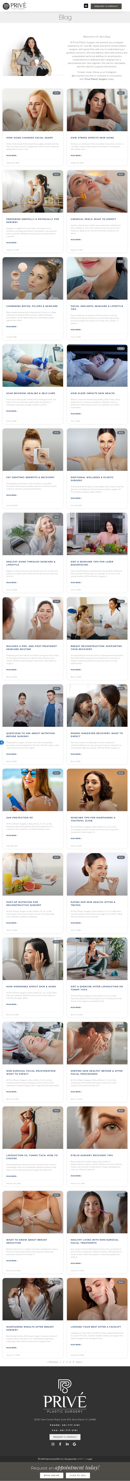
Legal (89, 1459)
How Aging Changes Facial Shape (29, 138)
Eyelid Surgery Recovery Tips (92, 1155)
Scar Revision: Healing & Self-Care (30, 393)
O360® (80, 1459)
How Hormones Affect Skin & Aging (31, 986)
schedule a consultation (109, 75)
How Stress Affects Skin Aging (92, 138)
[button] (86, 6)
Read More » (12, 155)
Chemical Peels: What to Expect (93, 219)
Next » (79, 1362)
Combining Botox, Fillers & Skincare (32, 306)
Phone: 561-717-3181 (65, 1425)
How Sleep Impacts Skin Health (93, 393)
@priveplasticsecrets (83, 75)
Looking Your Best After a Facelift (96, 1327)
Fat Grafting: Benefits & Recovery (30, 477)
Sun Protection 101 (19, 817)
